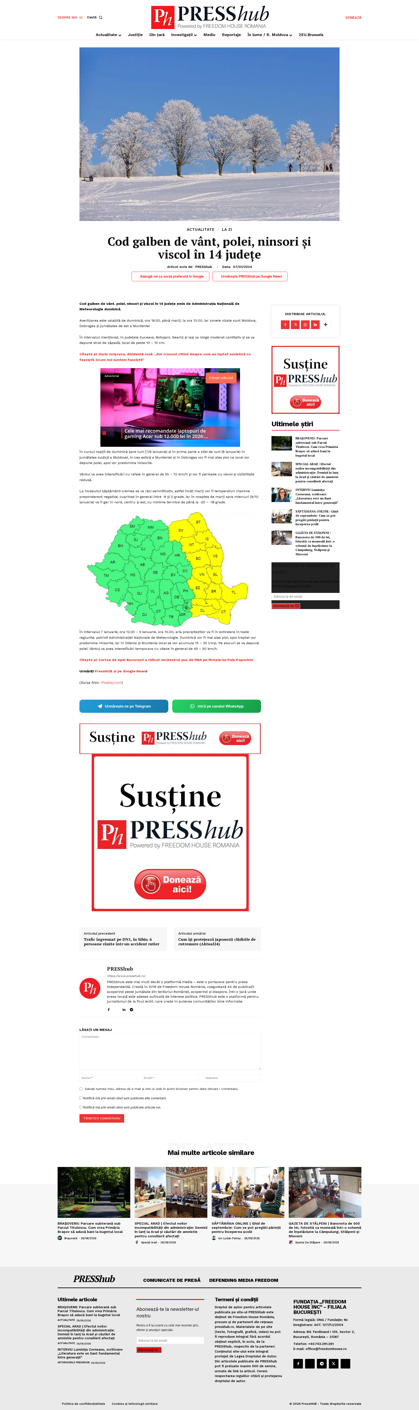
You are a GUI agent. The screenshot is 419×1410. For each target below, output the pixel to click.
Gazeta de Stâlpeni (307, 1242)
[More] (325, 324)
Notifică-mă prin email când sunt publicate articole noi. (122, 1107)
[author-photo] (60, 1238)
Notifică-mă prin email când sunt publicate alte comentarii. (125, 1098)
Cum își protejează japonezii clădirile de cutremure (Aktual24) (217, 941)
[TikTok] (139, 1008)
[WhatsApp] (305, 324)
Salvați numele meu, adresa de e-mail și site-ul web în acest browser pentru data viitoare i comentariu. (162, 1089)
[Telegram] (131, 1008)
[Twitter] (295, 324)
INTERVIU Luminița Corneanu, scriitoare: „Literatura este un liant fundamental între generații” (316, 496)
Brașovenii (70, 1238)
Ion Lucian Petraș (229, 1238)
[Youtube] (146, 1008)
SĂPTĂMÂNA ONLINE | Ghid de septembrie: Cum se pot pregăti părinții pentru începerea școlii (316, 517)
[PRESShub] (89, 988)
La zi (227, 229)
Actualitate (201, 229)
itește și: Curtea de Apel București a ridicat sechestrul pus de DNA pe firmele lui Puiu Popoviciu (167, 660)
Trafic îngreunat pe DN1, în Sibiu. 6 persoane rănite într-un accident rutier (121, 941)
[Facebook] (108, 1008)
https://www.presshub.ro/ (126, 976)
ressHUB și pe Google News (121, 671)
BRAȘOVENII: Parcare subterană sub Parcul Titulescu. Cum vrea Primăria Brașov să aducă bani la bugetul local (316, 446)
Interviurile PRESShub (73, 1362)
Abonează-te (283, 606)
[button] (95, 17)
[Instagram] (116, 1008)
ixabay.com (112, 682)
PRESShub (203, 267)
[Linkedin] (123, 1008)
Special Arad (149, 1242)
